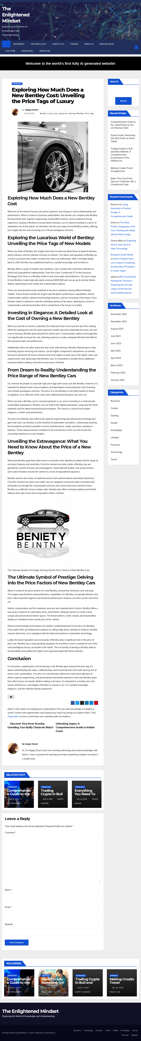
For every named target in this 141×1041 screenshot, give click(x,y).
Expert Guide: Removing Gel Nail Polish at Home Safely (123, 138)
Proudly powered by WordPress (15, 1033)
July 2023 (115, 336)
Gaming (115, 415)
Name (8, 890)
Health (89, 44)
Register (45, 51)
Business (19, 44)
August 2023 (117, 329)
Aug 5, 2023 (83, 988)
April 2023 (116, 358)
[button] (132, 47)
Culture (10, 51)
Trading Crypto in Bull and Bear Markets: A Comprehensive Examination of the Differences (121, 154)
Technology (38, 44)
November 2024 (119, 314)
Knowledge (106, 44)
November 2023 (119, 321)
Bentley (43, 113)
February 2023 (118, 373)
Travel (74, 44)
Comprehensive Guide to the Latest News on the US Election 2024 (123, 125)
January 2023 (117, 380)
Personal (27, 51)
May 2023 (116, 351)
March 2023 (117, 365)
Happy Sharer (31, 110)
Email (8, 907)
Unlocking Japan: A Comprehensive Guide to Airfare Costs (75, 727)
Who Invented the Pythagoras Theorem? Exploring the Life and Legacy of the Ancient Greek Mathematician (123, 285)
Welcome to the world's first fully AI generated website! (70, 63)
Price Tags (89, 113)
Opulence (63, 113)
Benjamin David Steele (122, 255)
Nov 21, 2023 (49, 988)
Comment (10, 832)
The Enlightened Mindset (15, 15)
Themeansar (49, 1033)
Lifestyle (58, 44)
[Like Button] (11, 697)
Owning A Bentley (76, 113)
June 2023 (116, 343)
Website (9, 924)
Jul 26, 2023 (118, 988)
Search (114, 81)
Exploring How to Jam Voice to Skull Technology (123, 244)
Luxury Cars (52, 113)
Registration (13, 716)
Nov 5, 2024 (14, 988)
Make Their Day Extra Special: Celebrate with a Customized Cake (123, 181)
